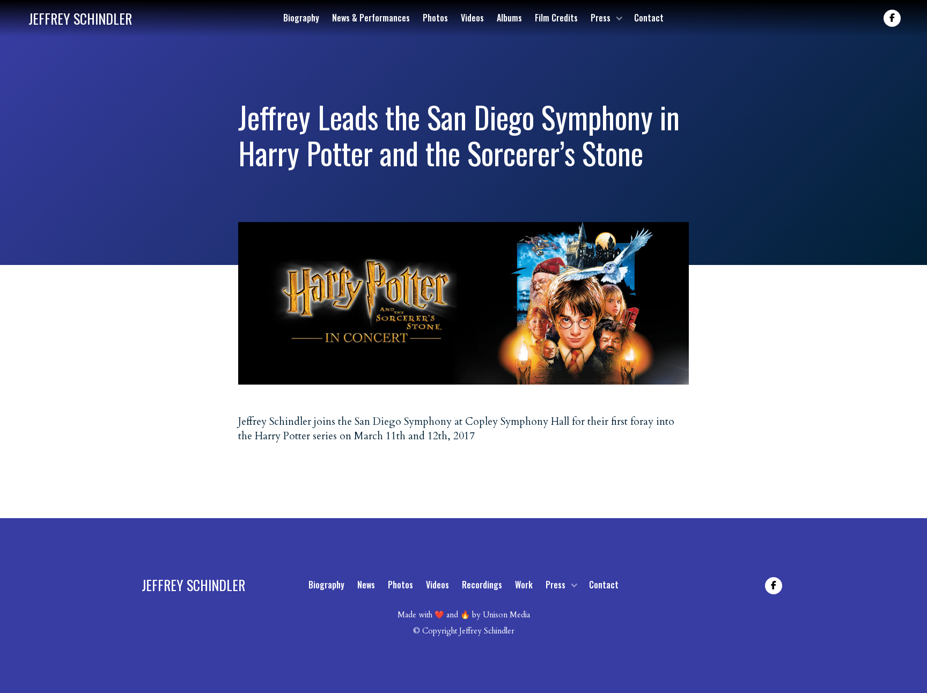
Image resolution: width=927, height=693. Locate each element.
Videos (472, 17)
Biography (301, 17)
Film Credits (556, 17)
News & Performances (371, 17)
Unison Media (506, 615)
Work (524, 584)
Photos (435, 17)
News (366, 584)
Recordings (482, 584)
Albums (509, 17)
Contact (649, 17)
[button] (606, 18)
